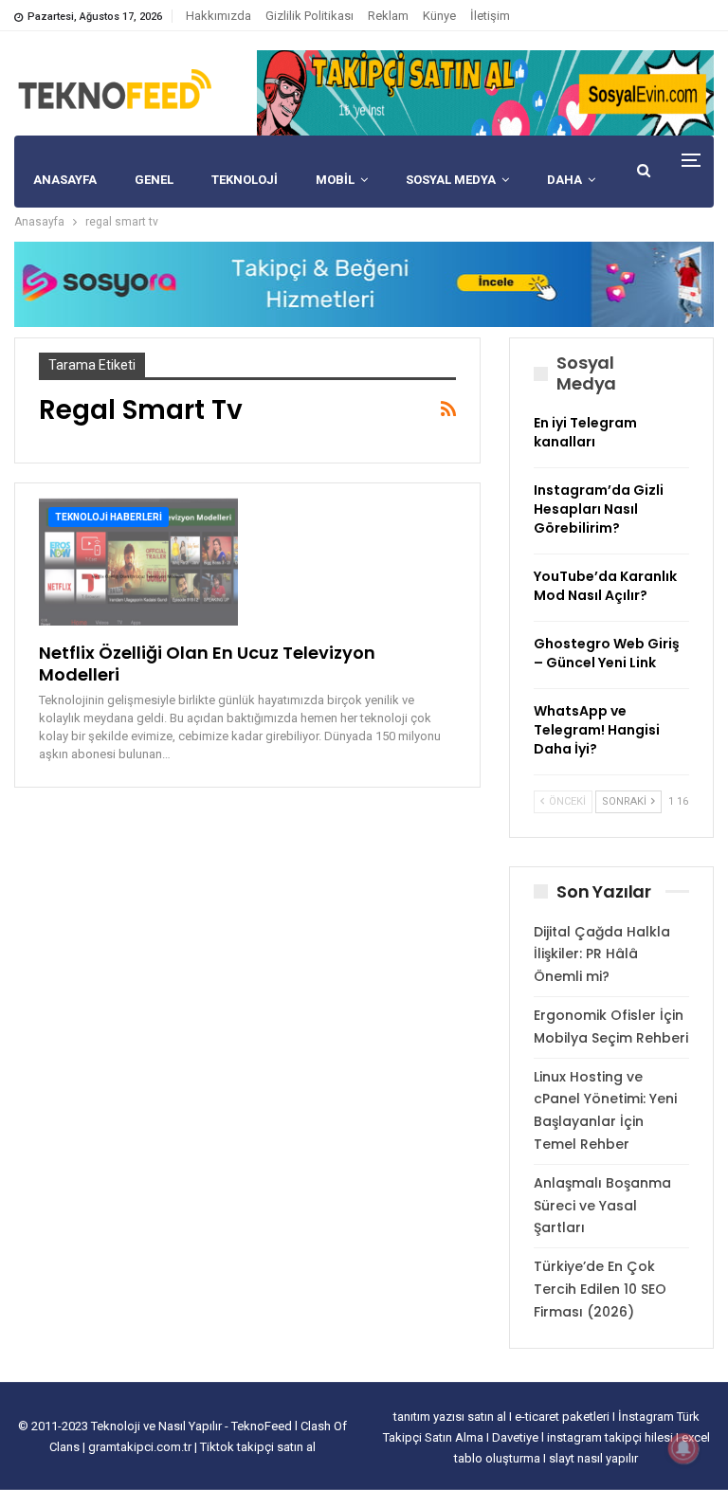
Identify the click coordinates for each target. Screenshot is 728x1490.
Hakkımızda (218, 16)
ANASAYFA (65, 180)
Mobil (335, 180)
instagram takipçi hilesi (611, 1437)
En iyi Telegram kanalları (585, 432)
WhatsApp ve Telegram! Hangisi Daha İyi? (597, 729)
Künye (439, 16)
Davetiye (516, 1437)
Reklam (388, 16)
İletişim (490, 16)
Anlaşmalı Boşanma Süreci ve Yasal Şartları (602, 1205)
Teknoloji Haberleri (108, 517)
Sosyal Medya (451, 180)
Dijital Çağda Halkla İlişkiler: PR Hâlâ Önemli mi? (602, 954)
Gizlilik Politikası (309, 16)
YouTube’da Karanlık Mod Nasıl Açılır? (605, 586)
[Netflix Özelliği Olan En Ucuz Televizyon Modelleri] (138, 561)
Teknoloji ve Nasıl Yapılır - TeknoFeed (193, 1426)
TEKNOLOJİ (244, 180)
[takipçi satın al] (485, 92)
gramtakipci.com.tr (139, 1447)
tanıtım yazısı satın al (449, 1416)
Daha (564, 180)
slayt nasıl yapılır (593, 1458)
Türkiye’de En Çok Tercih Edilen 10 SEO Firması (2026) (600, 1289)
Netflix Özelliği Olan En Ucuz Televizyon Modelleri (207, 663)
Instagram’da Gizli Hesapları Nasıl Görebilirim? (599, 509)
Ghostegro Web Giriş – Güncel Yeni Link (607, 653)
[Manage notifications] (683, 1448)
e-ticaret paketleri (563, 1416)
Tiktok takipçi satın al (258, 1447)
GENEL (154, 180)
